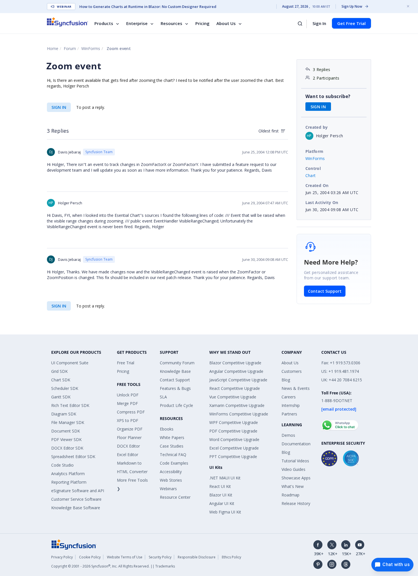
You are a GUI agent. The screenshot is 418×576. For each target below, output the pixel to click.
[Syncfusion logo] (67, 21)
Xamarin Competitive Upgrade (236, 405)
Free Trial (125, 362)
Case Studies (171, 446)
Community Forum (177, 362)
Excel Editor (127, 454)
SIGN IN (58, 107)
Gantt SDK (61, 397)
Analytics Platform (68, 473)
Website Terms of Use (124, 557)
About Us (226, 23)
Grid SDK (59, 371)
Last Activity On (321, 202)
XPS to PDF (127, 420)
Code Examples (174, 463)
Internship (291, 405)
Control (313, 168)
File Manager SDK (67, 422)
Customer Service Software (76, 499)
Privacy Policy (62, 557)
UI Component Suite (69, 362)
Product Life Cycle (176, 405)
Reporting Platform (68, 482)
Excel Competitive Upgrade (234, 448)
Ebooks (166, 429)
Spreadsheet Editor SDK (73, 456)
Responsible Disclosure (197, 557)
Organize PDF (129, 429)
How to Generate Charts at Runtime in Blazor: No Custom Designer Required (147, 6)
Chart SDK (60, 379)
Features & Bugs (175, 388)
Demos (288, 435)
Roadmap (290, 495)
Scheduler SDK (64, 388)
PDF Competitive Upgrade (233, 431)
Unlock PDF (127, 395)
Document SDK (65, 431)
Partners (289, 414)
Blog (286, 379)
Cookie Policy (90, 557)
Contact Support (325, 291)
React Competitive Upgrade (234, 388)
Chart (310, 175)
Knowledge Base (175, 371)
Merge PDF (127, 403)
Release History (296, 503)
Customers (292, 371)
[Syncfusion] (74, 544)
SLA (163, 397)
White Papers (172, 437)
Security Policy (160, 557)
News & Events (296, 388)
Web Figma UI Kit (225, 512)
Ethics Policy (231, 557)
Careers (289, 397)
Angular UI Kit (221, 503)
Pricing (202, 23)
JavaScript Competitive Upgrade (238, 379)
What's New (293, 486)
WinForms (90, 48)
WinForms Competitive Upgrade (238, 414)
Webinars (168, 488)
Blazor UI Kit (220, 495)
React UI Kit (220, 486)
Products (103, 23)
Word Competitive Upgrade (234, 439)
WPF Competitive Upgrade (233, 422)
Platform (314, 151)
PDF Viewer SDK (66, 439)
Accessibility (171, 471)
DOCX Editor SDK (67, 448)
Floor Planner (129, 437)
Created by (316, 127)
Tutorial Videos (295, 460)
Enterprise (137, 23)
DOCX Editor (128, 446)
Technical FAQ (173, 454)
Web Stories (171, 480)
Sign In (319, 23)
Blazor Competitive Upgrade (235, 362)
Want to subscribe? (328, 96)
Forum (70, 48)
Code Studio (62, 465)
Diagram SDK (63, 414)
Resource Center (175, 497)
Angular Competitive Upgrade (236, 371)
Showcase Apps (296, 478)
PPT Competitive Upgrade (233, 456)
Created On (317, 185)
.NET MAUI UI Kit (225, 478)
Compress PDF (131, 412)
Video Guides (293, 469)
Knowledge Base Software (75, 507)
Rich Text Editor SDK (70, 405)
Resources (171, 23)
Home (52, 48)
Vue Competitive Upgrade (232, 397)
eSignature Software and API (77, 490)
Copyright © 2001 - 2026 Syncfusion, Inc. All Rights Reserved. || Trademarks (113, 566)
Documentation (296, 443)
